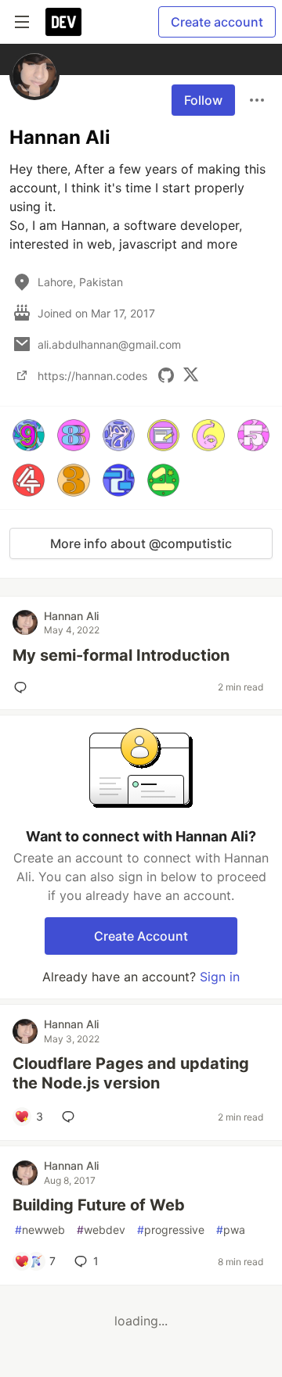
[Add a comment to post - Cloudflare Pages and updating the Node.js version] (71, 1117)
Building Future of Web (99, 1205)
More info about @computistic (141, 543)
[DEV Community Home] (63, 22)
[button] (29, 435)
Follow (203, 100)
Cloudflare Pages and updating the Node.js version (131, 1073)
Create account (217, 22)
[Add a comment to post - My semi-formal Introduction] (23, 687)
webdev (101, 1229)
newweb (40, 1229)
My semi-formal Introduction (121, 655)
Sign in (220, 976)
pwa (230, 1229)
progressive (170, 1229)
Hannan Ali (71, 615)
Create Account (141, 936)
